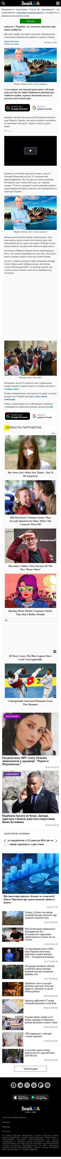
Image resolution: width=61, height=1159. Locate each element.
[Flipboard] (41, 1085)
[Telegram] (20, 1085)
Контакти (6, 1131)
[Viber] (27, 1085)
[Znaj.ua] (30, 3)
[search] (3, 3)
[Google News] (34, 1085)
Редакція (6, 1127)
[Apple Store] (21, 1097)
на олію (49, 406)
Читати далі (31, 1068)
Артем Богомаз (11, 41)
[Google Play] (39, 1097)
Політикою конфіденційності (30, 12)
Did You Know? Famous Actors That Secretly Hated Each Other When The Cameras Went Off (30, 521)
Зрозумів (31, 21)
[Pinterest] (47, 1085)
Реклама (6, 1122)
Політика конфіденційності (14, 1117)
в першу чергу (11, 388)
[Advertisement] (30, 307)
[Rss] (13, 1085)
